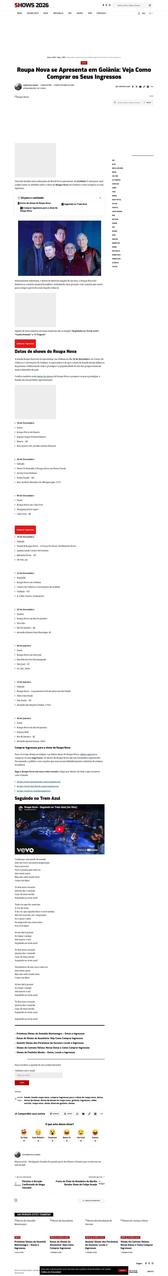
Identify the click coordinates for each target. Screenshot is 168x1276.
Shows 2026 (32, 5)
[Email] (140, 87)
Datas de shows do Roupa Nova (35, 203)
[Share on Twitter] (136, 87)
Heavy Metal (116, 200)
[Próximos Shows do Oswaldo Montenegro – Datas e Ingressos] (31, 1229)
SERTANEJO (116, 251)
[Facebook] (103, 5)
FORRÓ (114, 188)
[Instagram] (109, 5)
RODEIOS (115, 239)
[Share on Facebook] (132, 87)
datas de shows (45, 376)
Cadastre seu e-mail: (25, 1070)
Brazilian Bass (117, 168)
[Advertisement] (84, 35)
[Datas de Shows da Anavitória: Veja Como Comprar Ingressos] (66, 1229)
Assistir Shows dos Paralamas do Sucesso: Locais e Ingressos (50, 1043)
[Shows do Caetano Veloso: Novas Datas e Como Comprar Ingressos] (137, 1229)
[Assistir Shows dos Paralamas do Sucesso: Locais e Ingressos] (101, 1229)
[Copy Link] (144, 87)
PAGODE (114, 223)
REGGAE (114, 231)
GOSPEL (114, 196)
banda (27, 1097)
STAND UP (115, 263)
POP (113, 227)
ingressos (85, 1100)
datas (100, 1097)
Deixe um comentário (92, 1201)
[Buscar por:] (130, 103)
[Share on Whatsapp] (77, 1113)
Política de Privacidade (51, 1272)
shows (71, 1103)
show (47, 1103)
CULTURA (115, 176)
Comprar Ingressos (25, 343)
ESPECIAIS (115, 184)
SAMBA (114, 247)
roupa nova (37, 1103)
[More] (151, 87)
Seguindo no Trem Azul (75, 204)
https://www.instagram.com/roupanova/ (38, 781)
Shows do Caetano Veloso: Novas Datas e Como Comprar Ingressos (53, 1047)
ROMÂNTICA (116, 243)
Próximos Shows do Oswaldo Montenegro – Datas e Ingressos (50, 1033)
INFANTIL (115, 208)
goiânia (75, 1100)
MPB (84, 63)
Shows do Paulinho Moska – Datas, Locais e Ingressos (46, 1052)
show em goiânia (59, 1103)
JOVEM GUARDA (117, 212)
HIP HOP (114, 204)
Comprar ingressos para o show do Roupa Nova (39, 209)
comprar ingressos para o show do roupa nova (73, 1097)
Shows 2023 (116, 255)
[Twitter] (106, 5)
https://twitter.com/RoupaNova (33, 790)
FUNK (113, 192)
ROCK (113, 235)
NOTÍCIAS (115, 219)
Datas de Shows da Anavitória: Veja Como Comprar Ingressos (50, 1038)
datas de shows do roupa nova (56, 1100)
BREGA (114, 172)
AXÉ (113, 160)
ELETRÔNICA (116, 180)
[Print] (148, 87)
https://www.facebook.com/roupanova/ (38, 786)
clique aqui (86, 754)
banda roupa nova (40, 1097)
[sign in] (139, 13)
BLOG (113, 164)
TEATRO (114, 267)
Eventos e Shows (30, 85)
